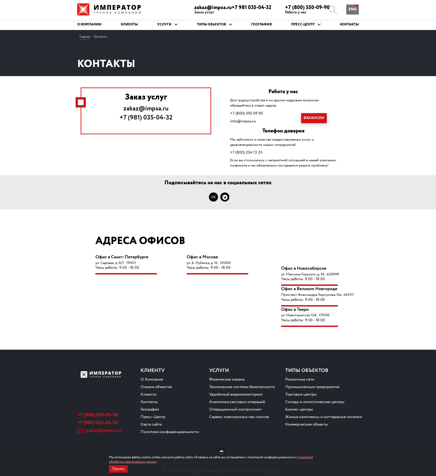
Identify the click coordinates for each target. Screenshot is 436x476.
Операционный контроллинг (235, 409)
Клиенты (149, 394)
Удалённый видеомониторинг (236, 394)
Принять (118, 469)
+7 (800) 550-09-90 (307, 9)
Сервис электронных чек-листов (239, 417)
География (150, 409)
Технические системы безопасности (242, 387)
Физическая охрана (226, 379)
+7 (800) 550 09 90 (246, 113)
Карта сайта (151, 424)
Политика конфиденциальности (170, 432)
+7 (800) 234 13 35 (246, 152)
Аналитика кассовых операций (237, 402)
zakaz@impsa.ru (145, 108)
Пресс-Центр (153, 417)
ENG (353, 9)
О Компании (152, 379)
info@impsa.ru (243, 121)
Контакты (149, 402)
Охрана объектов (156, 387)
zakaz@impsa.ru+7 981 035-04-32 (232, 9)
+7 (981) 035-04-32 (146, 117)
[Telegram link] (224, 197)
